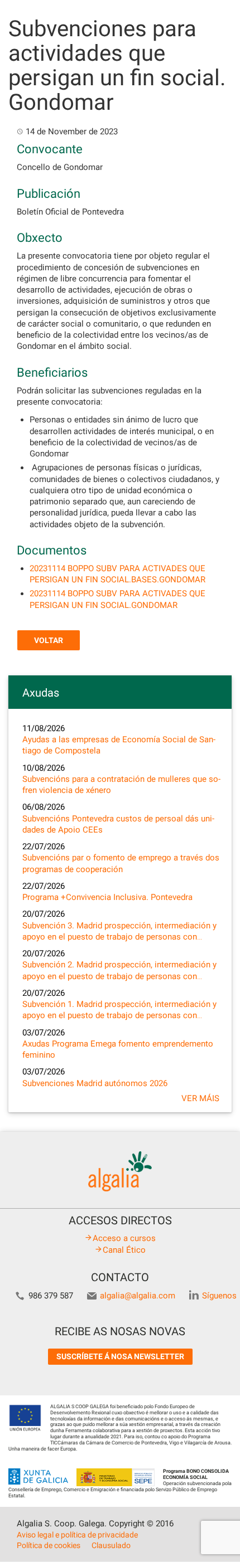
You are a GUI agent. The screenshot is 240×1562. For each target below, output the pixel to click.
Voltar (48, 640)
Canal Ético (124, 1250)
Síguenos (219, 1296)
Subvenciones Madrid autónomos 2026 (94, 1083)
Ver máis (200, 1098)
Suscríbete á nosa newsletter (120, 1356)
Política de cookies (48, 1545)
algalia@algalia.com (137, 1296)
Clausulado (111, 1545)
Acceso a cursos (124, 1238)
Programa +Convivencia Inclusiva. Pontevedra (107, 897)
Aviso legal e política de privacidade (77, 1534)
